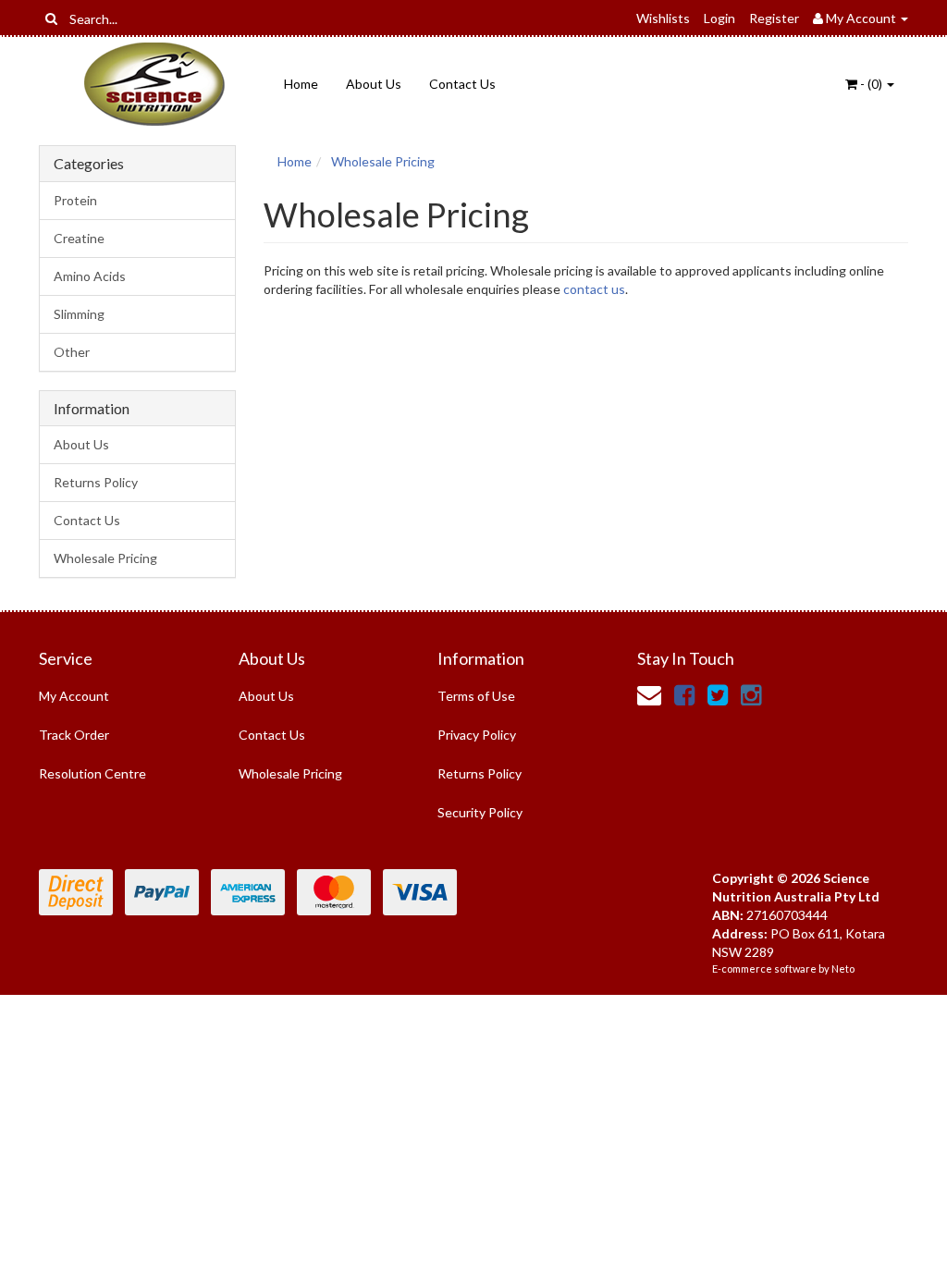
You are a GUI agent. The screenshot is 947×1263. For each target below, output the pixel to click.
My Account (74, 696)
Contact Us (462, 84)
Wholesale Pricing (105, 558)
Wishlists (663, 18)
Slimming (79, 314)
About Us (373, 84)
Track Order (74, 734)
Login (719, 18)
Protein (75, 200)
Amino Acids (90, 276)
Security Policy (480, 812)
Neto (843, 969)
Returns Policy (96, 482)
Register (774, 18)
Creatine (79, 238)
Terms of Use (476, 696)
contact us (594, 289)
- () (871, 84)
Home (301, 84)
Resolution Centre (92, 773)
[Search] (51, 18)
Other (72, 352)
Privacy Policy (476, 734)
